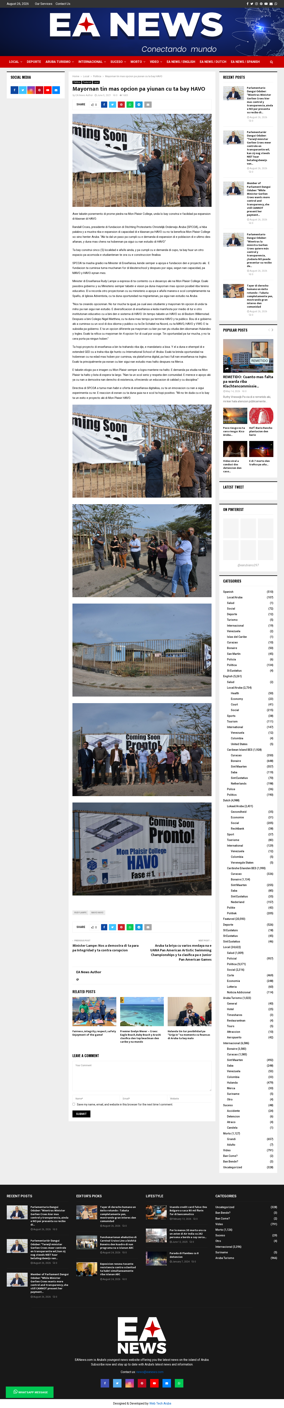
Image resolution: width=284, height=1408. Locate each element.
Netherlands (239, 783)
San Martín (234, 653)
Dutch (226, 800)
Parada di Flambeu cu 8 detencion (184, 1255)
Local (14, 62)
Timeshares (234, 1015)
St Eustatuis (230, 930)
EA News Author (84, 95)
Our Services (43, 4)
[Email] (166, 1383)
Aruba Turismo (58, 62)
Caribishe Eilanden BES (241, 868)
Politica (76, 82)
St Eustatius (234, 670)
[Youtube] (154, 1383)
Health (235, 693)
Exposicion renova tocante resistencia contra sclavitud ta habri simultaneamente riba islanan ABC (118, 1269)
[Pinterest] (142, 1383)
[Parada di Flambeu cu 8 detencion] (156, 1259)
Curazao (232, 642)
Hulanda (232, 1082)
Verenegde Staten (242, 862)
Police (231, 789)
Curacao (236, 755)
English (228, 676)
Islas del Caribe (237, 636)
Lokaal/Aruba (235, 806)
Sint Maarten (239, 766)
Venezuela (233, 631)
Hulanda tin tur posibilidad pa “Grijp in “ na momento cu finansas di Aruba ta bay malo (189, 1034)
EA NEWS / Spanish (245, 62)
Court (234, 704)
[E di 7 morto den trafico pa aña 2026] (261, 449)
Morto (136, 62)
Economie (237, 817)
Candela (232, 1127)
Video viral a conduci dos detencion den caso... (232, 466)
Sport (230, 834)
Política (232, 665)
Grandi (231, 1139)
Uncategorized (232, 1167)
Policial (232, 958)
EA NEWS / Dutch (213, 62)
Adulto (231, 1144)
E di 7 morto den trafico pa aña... (259, 463)
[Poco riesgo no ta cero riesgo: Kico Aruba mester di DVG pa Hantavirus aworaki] (235, 416)
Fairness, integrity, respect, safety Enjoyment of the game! (94, 1033)
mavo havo (97, 913)
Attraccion (233, 1031)
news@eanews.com (149, 1372)
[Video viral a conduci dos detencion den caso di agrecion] (235, 449)
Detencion (233, 1116)
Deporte (34, 62)
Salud (230, 603)
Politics (232, 794)
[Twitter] (117, 1383)
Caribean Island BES (240, 749)
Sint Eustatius (239, 777)
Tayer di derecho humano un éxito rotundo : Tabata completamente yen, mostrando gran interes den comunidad (260, 296)
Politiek (231, 913)
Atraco (231, 1122)
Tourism (232, 721)
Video (154, 62)
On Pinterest (233, 509)
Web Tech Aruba (160, 1403)
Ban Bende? (230, 1161)
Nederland (237, 902)
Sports (231, 715)
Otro (230, 1099)
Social (231, 608)
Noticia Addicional (239, 992)
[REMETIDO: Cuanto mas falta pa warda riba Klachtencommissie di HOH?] (248, 356)
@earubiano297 (248, 565)
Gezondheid (239, 811)
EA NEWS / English (181, 62)
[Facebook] (105, 1383)
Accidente (233, 1110)
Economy (237, 698)
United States (239, 744)
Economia (233, 980)
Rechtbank (237, 828)
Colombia (237, 738)
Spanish (228, 591)
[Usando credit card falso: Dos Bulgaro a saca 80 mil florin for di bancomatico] (156, 1212)
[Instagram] (129, 1383)
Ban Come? (230, 1155)
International (235, 727)
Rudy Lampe (80, 913)
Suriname (233, 1093)
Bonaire (232, 648)
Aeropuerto (234, 1037)
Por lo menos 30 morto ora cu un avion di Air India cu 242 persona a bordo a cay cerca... (188, 1233)
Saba (234, 772)
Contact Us (63, 4)
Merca (231, 1088)
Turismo (232, 619)
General (232, 1003)
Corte (230, 975)
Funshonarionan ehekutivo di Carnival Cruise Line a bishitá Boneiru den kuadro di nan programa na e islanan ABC (118, 1242)
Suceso (117, 62)
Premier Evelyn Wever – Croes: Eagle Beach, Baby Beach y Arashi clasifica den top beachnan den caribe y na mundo (140, 1036)
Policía (231, 659)
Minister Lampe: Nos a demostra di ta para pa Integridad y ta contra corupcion (105, 948)
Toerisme (233, 840)
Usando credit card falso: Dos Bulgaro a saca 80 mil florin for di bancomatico (188, 1210)
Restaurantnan (236, 1020)
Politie (231, 907)
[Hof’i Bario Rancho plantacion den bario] (261, 416)
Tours (230, 1026)
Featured (87, 82)
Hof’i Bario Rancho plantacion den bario (260, 431)
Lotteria (232, 986)
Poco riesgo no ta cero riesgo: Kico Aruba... (234, 431)
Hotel (230, 1009)
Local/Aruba (234, 597)
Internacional (90, 62)
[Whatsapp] (179, 1383)
